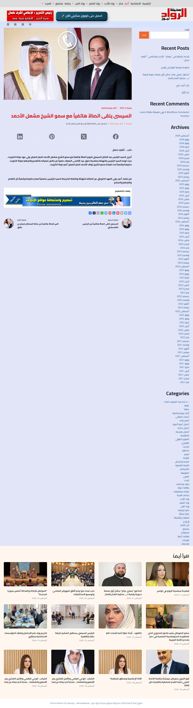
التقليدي (185, 443)
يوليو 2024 (184, 225)
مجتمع (59, 3)
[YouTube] (8, 24)
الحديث (186, 446)
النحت (186, 480)
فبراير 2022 (184, 333)
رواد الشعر (94, 3)
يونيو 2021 (184, 363)
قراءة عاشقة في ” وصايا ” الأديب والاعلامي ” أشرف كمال (165, 58)
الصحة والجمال (182, 461)
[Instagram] (15, 24)
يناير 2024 (184, 248)
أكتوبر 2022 (183, 304)
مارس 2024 (183, 240)
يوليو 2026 (184, 139)
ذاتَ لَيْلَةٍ (185, 92)
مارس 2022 (183, 330)
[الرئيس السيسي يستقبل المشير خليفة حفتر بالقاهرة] (72, 616)
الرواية (186, 458)
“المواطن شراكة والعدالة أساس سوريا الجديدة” (27, 592)
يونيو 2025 (184, 188)
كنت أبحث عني (182, 85)
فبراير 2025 (184, 203)
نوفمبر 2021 (183, 345)
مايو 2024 (184, 233)
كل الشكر (184, 525)
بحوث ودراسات (182, 484)
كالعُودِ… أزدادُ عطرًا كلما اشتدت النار (124, 633)
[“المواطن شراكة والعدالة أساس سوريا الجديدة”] (25, 574)
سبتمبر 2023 (183, 263)
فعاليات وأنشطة (181, 518)
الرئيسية (146, 3)
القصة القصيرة (182, 465)
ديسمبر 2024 (183, 206)
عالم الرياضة (183, 510)
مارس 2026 (183, 154)
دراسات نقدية (183, 495)
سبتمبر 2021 (183, 352)
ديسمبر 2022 (183, 296)
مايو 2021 (184, 367)
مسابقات (185, 532)
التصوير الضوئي (182, 439)
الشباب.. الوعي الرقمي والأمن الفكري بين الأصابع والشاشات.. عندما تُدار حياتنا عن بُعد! (72, 680)
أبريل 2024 (184, 236)
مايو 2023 (184, 277)
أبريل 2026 (184, 150)
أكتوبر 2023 (183, 259)
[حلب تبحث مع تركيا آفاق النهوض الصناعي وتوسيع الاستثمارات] (72, 574)
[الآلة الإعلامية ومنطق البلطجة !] (120, 662)
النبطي (186, 476)
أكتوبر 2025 (183, 173)
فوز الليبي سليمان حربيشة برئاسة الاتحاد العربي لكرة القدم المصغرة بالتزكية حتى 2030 (168, 681)
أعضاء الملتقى (182, 417)
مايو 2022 (184, 322)
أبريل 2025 (184, 195)
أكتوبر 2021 (183, 348)
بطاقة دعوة (183, 488)
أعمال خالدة (183, 428)
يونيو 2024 (184, 229)
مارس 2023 (183, 285)
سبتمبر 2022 (183, 307)
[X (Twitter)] (22, 24)
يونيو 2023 (184, 274)
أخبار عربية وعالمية (108, 108)
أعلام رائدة (184, 420)
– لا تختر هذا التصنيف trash (176, 402)
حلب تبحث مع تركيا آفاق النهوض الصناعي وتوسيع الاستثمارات (73, 592)
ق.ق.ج (186, 521)
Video (186, 409)
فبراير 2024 (184, 244)
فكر (121, 3)
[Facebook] (30, 24)
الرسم (186, 454)
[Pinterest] (52, 136)
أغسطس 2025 (182, 180)
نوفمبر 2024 (183, 210)
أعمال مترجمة (182, 432)
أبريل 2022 (184, 326)
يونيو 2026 (184, 143)
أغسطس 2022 (182, 311)
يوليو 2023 (184, 270)
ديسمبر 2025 (183, 165)
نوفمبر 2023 (183, 255)
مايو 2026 (184, 147)
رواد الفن (80, 3)
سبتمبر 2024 (183, 218)
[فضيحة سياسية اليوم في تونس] (167, 574)
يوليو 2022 (184, 315)
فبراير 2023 (184, 289)
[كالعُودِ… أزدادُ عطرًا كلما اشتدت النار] (120, 616)
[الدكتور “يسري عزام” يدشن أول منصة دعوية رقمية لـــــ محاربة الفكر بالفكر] (120, 574)
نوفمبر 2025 (183, 169)
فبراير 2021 (184, 378)
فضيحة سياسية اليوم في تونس (175, 67)
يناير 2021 (184, 382)
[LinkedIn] (20, 136)
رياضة (68, 3)
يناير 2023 (184, 292)
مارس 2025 (183, 199)
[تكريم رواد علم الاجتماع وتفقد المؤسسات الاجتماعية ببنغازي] (25, 616)
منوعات (185, 540)
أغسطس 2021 (182, 356)
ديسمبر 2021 (183, 341)
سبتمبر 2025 (183, 177)
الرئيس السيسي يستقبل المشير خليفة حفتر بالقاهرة (74, 635)
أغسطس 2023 (182, 266)
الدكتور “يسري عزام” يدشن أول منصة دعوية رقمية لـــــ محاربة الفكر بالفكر (166, 76)
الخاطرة (185, 450)
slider (186, 405)
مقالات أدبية (183, 536)
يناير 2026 (184, 162)
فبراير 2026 (184, 158)
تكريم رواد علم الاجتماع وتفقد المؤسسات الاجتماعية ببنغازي (25, 635)
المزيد (48, 3)
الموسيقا (185, 473)
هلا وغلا (185, 544)
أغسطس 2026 (182, 135)
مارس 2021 (183, 374)
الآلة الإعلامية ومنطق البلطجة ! (126, 678)
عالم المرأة (184, 514)
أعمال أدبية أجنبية (181, 424)
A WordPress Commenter (177, 112)
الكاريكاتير (184, 469)
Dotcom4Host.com (58, 703)
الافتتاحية (136, 3)
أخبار (126, 3)
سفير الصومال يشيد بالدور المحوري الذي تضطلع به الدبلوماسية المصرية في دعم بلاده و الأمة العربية (168, 636)
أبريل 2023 (184, 281)
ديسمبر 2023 (183, 251)
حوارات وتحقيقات (181, 491)
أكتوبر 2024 (183, 214)
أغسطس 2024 (182, 221)
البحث (187, 30)
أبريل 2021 (184, 371)
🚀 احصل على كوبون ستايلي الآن (81, 15)
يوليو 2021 (184, 360)
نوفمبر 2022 (183, 300)
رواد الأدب (109, 3)
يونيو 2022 (184, 318)
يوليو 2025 (184, 184)
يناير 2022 (184, 337)
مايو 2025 (184, 191)
